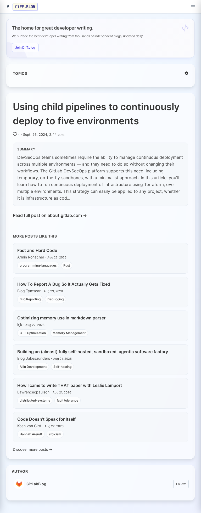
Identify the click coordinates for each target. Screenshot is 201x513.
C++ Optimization (33, 333)
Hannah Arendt (31, 434)
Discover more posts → (32, 449)
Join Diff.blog (25, 47)
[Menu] (193, 7)
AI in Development (33, 367)
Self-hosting (62, 367)
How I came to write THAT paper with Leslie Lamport (69, 385)
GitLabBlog (36, 484)
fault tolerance (67, 400)
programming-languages (38, 265)
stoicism (55, 434)
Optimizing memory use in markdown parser (61, 317)
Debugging (55, 299)
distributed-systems (35, 400)
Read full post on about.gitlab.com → (50, 215)
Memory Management (69, 333)
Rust (66, 265)
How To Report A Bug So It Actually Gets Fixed (63, 284)
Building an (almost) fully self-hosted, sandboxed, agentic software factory (92, 351)
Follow (181, 484)
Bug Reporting (30, 299)
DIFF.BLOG (25, 6)
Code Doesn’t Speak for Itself (46, 419)
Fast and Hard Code (37, 250)
